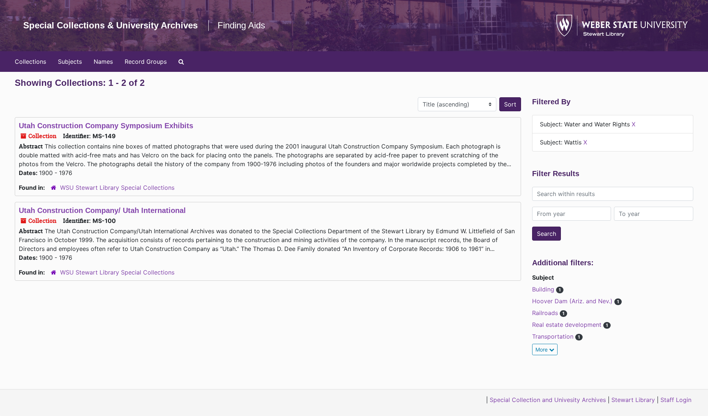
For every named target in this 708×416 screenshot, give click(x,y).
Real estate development (567, 324)
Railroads (546, 313)
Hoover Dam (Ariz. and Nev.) (573, 301)
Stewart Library (633, 399)
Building (544, 289)
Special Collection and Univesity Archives (548, 399)
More (542, 349)
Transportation (553, 336)
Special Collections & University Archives (110, 25)
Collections (30, 61)
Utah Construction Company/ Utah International (102, 210)
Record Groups (146, 61)
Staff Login (675, 399)
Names (103, 61)
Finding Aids (241, 25)
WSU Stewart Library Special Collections (117, 187)
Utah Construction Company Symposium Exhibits (106, 126)
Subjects (70, 61)
